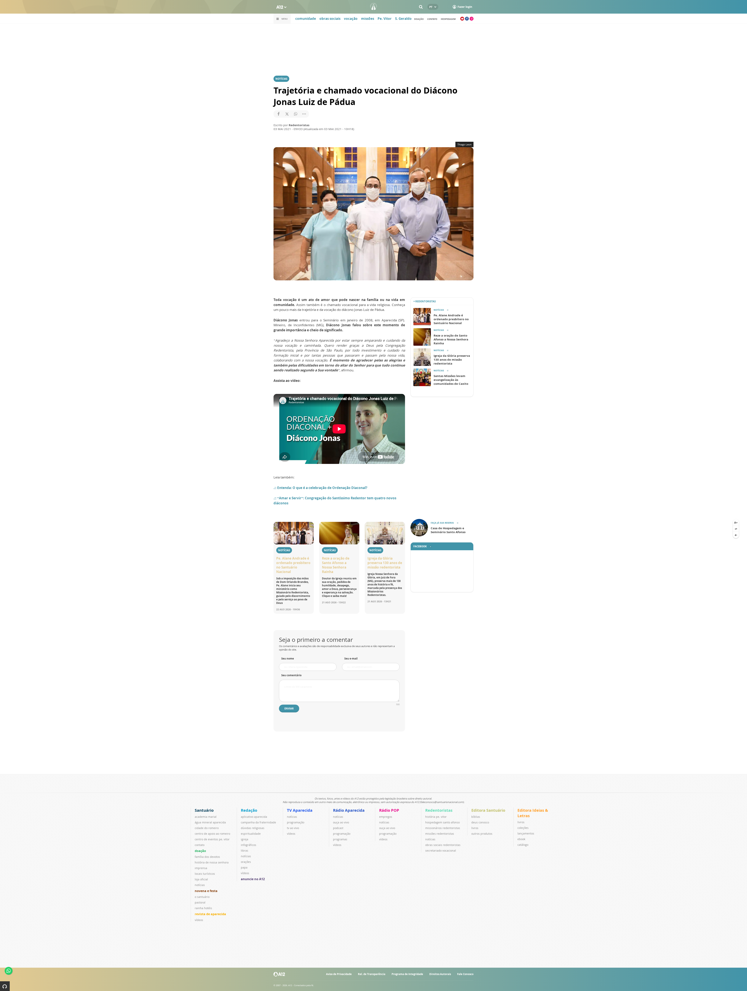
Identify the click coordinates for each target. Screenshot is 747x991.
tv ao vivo (293, 828)
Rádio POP (389, 810)
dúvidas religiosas (252, 828)
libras (244, 850)
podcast (338, 828)
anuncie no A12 (253, 879)
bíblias (475, 817)
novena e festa (206, 891)
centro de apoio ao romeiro (212, 833)
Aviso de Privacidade (339, 974)
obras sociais (329, 18)
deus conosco (480, 822)
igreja (244, 839)
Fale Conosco (465, 974)
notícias (200, 885)
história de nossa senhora (212, 862)
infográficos (248, 845)
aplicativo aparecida (254, 817)
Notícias (281, 78)
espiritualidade (251, 833)
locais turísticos (205, 874)
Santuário (204, 810)
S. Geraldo (403, 18)
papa (244, 867)
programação (295, 822)
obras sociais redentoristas (442, 845)
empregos (385, 817)
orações (246, 862)
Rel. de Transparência (371, 974)
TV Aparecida (299, 810)
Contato (432, 18)
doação (419, 18)
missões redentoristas (439, 833)
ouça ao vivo (341, 822)
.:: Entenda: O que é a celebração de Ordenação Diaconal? (320, 487)
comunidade (305, 18)
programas (340, 839)
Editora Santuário (488, 810)
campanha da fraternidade (258, 822)
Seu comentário (291, 675)
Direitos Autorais (440, 974)
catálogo (522, 845)
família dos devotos (207, 857)
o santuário (202, 897)
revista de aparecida (210, 914)
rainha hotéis (203, 908)
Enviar (289, 708)
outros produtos (481, 833)
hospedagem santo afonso (442, 822)
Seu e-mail (351, 658)
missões (367, 18)
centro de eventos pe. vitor (212, 839)
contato (199, 845)
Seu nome (287, 658)
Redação (249, 810)
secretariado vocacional (440, 850)
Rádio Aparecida (349, 810)
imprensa (201, 868)
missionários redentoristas (442, 828)
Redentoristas (438, 810)
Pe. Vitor (385, 18)
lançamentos (525, 833)
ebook (521, 839)
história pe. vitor (436, 817)
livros (474, 828)
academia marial (206, 817)
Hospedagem (448, 18)
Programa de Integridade (407, 974)
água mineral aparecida (210, 822)
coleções (523, 828)
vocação (351, 18)
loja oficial (201, 879)
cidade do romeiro (207, 828)
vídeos (199, 920)
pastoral (200, 902)
